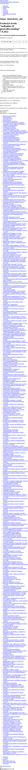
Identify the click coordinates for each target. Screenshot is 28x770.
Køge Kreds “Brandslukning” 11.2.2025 (12, 229)
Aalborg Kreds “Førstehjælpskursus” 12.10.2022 (14, 592)
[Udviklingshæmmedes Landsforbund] (9, 2)
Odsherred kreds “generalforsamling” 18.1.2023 (14, 547)
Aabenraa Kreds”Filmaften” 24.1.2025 (12, 233)
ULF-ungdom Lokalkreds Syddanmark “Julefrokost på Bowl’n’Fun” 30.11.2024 (15, 252)
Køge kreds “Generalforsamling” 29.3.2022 (13, 685)
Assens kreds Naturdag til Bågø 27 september (13, 163)
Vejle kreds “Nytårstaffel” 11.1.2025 (11, 235)
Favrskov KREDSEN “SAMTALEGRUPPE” (14, 332)
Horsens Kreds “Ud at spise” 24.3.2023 (12, 536)
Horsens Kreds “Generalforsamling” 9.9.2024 (14, 292)
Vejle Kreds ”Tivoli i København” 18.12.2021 (14, 712)
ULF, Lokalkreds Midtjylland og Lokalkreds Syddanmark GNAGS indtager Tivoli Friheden (14, 123)
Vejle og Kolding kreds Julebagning (11, 157)
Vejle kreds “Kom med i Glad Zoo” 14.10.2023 (14, 452)
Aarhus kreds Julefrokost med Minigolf (12, 159)
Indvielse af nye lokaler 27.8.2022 (11, 615)
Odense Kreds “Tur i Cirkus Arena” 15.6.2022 (14, 644)
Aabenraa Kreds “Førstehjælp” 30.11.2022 (13, 563)
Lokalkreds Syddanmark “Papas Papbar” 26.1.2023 (15, 543)
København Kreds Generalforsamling (12, 148)
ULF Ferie (5, 11)
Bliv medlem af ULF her (9, 761)
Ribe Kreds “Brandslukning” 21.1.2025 (12, 234)
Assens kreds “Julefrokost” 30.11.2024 (12, 254)
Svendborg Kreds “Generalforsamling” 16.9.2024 (14, 285)
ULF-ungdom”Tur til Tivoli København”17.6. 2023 (15, 506)
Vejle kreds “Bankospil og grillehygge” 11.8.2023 (14, 494)
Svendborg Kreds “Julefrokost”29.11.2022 (13, 567)
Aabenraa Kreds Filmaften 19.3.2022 (12, 696)
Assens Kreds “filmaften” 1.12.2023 (11, 413)
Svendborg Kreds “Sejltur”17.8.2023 (11, 485)
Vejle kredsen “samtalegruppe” (10, 359)
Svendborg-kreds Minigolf (9, 126)
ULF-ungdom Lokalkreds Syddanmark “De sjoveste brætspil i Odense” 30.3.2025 (15, 221)
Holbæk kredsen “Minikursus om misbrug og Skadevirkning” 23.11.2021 (13, 752)
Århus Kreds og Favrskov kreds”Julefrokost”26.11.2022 (10, 577)
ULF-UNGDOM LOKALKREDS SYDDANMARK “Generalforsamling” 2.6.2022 (14, 650)
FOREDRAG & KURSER (9, 14)
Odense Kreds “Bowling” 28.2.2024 (11, 388)
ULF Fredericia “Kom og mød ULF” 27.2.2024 (14, 390)
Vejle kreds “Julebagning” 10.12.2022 (12, 557)
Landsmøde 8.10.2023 (8, 454)
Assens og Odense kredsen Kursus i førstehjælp (14, 144)
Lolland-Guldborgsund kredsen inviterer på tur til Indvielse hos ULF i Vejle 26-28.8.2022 (14, 617)
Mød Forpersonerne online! (9, 116)
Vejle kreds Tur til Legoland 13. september (13, 172)
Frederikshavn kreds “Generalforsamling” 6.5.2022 (15, 670)
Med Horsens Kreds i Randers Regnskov (12, 183)
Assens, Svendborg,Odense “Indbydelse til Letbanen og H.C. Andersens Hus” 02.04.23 (15, 531)
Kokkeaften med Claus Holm (10, 683)
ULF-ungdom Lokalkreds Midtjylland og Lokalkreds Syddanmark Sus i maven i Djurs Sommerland (15, 132)
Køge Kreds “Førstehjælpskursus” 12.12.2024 (14, 245)
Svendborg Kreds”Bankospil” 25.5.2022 (12, 652)
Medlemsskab (6, 7)
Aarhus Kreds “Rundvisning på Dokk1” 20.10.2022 (15, 591)
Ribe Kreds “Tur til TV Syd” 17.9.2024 (12, 281)
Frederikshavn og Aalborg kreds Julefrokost (13, 153)
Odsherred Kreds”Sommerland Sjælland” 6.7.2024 (15, 323)
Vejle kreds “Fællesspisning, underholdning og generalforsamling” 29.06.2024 (14, 326)
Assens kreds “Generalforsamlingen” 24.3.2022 (14, 695)
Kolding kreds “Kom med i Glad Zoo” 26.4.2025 (14, 211)
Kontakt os (5, 757)
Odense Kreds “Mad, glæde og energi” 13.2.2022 (14, 703)
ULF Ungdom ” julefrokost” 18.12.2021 (12, 708)
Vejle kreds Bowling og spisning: (11, 134)
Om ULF (5, 10)
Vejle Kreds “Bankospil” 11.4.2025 (11, 217)
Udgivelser (5, 12)
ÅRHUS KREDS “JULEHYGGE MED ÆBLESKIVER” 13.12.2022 (12, 555)
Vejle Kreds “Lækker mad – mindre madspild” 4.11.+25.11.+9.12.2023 (14, 444)
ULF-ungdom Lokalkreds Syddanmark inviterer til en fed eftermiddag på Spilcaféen (15, 150)
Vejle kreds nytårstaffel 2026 (9, 152)
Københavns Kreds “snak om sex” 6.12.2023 (13, 409)
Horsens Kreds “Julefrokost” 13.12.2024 (12, 241)
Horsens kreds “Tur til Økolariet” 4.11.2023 (13, 446)
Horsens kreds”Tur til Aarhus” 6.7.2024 (12, 324)
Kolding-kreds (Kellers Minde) (10, 125)
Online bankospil (7, 120)
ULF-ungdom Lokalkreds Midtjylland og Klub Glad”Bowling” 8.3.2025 (14, 225)
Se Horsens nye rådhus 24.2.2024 (11, 392)
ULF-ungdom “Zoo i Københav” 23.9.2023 (13, 459)
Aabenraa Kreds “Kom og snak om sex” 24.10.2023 (15, 448)
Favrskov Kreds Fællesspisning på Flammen (13, 167)
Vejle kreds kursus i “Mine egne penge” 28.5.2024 (15, 350)
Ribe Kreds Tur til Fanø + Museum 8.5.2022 (13, 657)
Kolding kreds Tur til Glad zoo (10, 121)
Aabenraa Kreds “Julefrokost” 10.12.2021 (13, 726)
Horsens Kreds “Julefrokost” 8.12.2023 (12, 408)
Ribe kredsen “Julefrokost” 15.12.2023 (12, 400)
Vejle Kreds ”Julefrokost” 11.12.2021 (12, 722)
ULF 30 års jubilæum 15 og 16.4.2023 (12, 529)
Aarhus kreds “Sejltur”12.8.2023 (10, 493)
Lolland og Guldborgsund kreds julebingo (13, 155)
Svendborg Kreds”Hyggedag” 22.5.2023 (12, 518)
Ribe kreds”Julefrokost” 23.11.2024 (11, 256)
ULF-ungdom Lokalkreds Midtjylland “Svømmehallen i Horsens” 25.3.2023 (12, 534)
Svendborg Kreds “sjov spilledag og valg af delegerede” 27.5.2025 (13, 203)
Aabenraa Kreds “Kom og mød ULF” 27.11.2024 (15, 257)
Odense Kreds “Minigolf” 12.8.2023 (11, 491)
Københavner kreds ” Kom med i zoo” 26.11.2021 (15, 739)
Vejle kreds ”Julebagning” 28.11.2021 (12, 730)
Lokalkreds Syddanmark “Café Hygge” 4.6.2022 (14, 645)
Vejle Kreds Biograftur (8, 147)
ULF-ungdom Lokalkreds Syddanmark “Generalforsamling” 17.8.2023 (12, 483)
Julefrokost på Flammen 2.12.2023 (11, 411)
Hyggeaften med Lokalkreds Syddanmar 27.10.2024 (15, 447)
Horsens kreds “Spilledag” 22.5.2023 (12, 522)
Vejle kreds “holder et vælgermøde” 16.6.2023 (14, 513)
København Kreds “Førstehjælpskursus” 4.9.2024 (15, 297)
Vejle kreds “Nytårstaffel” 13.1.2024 (11, 396)
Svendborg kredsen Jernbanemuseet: (11, 138)
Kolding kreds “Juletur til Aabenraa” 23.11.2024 (14, 258)
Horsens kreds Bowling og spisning (11, 145)
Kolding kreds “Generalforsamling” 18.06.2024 (14, 334)
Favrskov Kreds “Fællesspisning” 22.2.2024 (13, 394)
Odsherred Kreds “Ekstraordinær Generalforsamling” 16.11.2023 (11, 430)
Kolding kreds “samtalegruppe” (10, 304)
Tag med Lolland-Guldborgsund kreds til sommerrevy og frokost (12, 180)
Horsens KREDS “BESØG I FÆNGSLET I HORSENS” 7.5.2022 (13, 664)
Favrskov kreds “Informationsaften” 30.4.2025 (14, 207)
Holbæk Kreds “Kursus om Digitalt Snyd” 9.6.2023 (15, 514)
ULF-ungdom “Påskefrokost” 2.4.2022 (12, 684)
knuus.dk (5, 759)
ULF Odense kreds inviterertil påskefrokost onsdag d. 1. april (11, 128)
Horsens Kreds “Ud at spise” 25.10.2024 (12, 264)
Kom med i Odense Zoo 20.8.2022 (11, 622)
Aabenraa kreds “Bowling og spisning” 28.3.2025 (15, 223)
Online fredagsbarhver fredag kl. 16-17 (8, 118)
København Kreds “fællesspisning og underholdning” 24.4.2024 (12, 379)
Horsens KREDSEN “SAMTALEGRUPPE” (14, 374)
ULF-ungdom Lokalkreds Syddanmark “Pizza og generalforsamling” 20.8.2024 (14, 312)
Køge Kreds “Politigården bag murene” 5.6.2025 (14, 200)
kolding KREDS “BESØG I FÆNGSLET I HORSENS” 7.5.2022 (13, 662)
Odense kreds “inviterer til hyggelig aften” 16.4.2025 (15, 213)
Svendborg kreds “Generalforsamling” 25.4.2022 (14, 675)
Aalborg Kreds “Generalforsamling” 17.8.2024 (14, 316)
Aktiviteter (5, 6)
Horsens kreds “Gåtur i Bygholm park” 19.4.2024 (15, 384)
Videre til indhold (4, 0)
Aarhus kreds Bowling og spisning (11, 140)
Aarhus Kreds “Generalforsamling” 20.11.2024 (14, 260)
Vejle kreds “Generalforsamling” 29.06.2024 (13, 328)
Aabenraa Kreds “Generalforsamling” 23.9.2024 (14, 275)
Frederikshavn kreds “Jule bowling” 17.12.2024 (14, 237)
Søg (4, 15)
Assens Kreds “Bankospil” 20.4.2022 (12, 676)
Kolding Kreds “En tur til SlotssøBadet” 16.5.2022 (15, 656)
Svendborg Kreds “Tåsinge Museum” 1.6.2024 (14, 341)
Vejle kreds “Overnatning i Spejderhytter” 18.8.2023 (15, 481)
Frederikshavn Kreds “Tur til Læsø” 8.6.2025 (13, 199)
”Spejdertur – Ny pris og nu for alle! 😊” (12, 161)
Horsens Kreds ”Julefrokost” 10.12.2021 (12, 727)
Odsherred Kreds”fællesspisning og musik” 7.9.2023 (15, 471)
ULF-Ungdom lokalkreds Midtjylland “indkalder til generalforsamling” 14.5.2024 (15, 361)
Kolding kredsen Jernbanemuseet (11, 137)
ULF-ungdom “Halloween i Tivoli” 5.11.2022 (14, 586)
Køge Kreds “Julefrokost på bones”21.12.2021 (14, 707)
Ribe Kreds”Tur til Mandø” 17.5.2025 (12, 205)
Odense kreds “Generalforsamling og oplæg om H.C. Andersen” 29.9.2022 (14, 598)
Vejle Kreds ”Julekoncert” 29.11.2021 (12, 728)
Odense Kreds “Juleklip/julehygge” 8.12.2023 (14, 407)
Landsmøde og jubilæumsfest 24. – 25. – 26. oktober (15, 160)
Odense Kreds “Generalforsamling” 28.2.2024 (14, 389)
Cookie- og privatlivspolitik (9, 762)
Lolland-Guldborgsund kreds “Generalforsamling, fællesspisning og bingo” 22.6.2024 (15, 330)
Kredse (4, 8)
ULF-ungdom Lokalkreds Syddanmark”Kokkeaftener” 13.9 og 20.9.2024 (14, 290)
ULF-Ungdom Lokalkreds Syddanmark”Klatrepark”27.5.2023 (11, 516)
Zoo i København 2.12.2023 (9, 412)
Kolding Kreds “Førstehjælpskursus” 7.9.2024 (14, 296)
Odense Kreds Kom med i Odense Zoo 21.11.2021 (15, 754)
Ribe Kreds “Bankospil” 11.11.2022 (11, 582)
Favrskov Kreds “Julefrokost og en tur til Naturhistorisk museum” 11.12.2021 (12, 720)
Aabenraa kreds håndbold (9, 136)
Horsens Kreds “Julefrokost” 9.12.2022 (12, 561)
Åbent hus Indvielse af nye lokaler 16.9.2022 (13, 606)
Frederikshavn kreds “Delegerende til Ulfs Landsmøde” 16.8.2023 (13, 489)
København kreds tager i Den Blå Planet (12, 182)
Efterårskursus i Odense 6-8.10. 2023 (12, 455)
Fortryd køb (6, 763)
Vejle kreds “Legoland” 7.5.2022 (11, 669)
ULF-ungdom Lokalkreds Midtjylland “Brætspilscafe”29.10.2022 (12, 589)
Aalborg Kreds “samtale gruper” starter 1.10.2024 (14, 273)
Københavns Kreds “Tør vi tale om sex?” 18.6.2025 (15, 195)
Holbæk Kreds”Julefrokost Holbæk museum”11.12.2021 (11, 717)
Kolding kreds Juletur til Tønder (10, 156)
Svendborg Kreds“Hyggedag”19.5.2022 (8, 654)
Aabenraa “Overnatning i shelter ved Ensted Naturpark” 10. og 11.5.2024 (13, 364)
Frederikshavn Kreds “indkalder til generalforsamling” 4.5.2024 (11, 370)
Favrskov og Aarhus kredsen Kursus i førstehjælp (14, 130)
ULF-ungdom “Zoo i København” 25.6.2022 (13, 639)
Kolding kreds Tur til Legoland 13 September (13, 171)
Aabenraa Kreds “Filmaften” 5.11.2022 (12, 587)
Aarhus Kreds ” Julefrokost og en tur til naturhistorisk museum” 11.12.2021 (12, 724)
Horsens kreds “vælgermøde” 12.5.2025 (12, 206)
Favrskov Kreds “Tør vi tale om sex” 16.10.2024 (14, 265)
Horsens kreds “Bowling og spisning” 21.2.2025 (14, 227)
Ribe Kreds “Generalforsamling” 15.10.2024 (13, 266)
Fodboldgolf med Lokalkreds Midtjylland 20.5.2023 (15, 524)
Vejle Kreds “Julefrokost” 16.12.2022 (12, 551)
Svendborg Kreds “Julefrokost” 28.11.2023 (13, 420)
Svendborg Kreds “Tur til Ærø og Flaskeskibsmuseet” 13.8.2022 (11, 627)
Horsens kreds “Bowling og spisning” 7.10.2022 (14, 594)
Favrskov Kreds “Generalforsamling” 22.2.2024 (14, 393)
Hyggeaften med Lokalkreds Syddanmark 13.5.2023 (15, 528)
